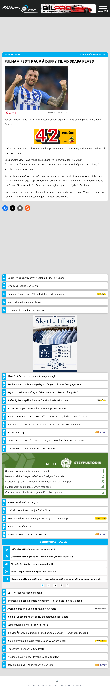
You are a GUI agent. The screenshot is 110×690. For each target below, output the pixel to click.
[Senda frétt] (20, 208)
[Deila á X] (12, 208)
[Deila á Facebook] (5, 208)
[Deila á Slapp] (27, 208)
